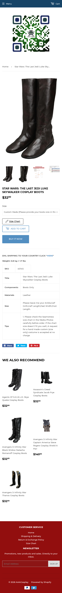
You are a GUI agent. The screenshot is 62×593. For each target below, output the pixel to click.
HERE (50, 255)
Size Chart (31, 543)
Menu (9, 4)
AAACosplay (22, 582)
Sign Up (54, 564)
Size (4, 206)
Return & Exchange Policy (31, 540)
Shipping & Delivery (31, 536)
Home (5, 66)
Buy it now (15, 239)
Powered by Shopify (41, 582)
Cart (57, 4)
